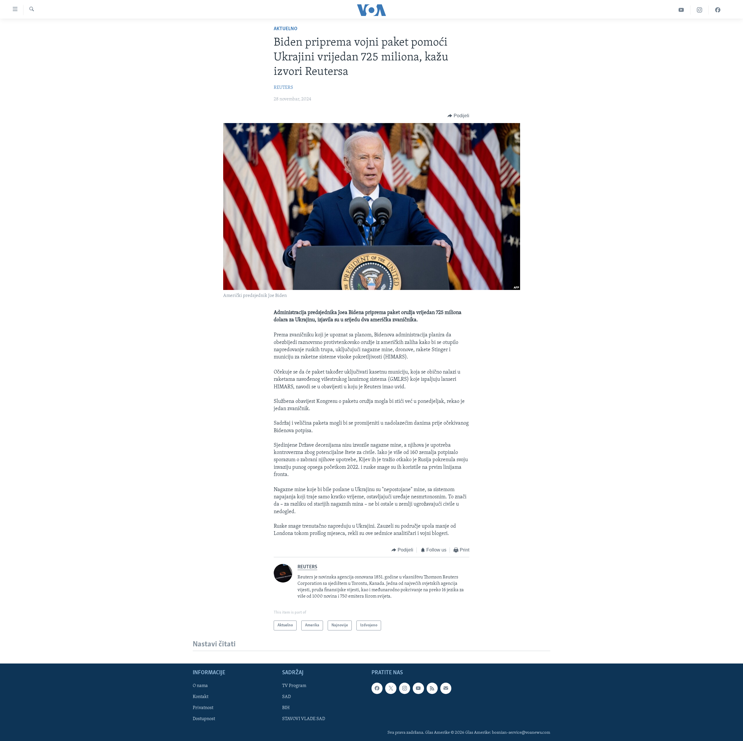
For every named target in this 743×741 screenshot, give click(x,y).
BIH (286, 708)
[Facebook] (718, 10)
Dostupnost (204, 719)
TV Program (294, 686)
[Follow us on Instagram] (404, 688)
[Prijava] (445, 688)
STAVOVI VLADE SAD (303, 719)
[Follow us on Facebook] (377, 688)
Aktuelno (285, 29)
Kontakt (200, 697)
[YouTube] (681, 10)
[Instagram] (699, 10)
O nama (200, 686)
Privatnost (203, 708)
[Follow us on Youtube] (418, 688)
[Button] (458, 116)
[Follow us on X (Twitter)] (390, 688)
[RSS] (432, 688)
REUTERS (283, 87)
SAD (286, 697)
